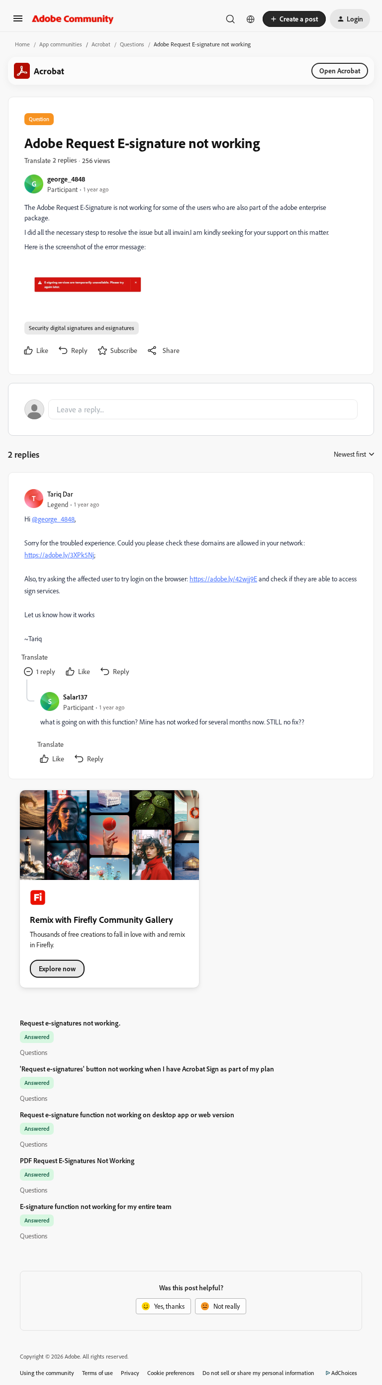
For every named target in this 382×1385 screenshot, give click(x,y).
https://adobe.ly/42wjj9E (223, 578)
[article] (190, 584)
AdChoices (344, 1373)
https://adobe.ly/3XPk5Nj (59, 554)
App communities (60, 44)
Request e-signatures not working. (70, 1023)
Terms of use (97, 1373)
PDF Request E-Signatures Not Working (77, 1160)
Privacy (130, 1373)
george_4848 (66, 178)
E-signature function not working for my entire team (96, 1206)
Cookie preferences (170, 1373)
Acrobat (101, 44)
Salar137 (75, 696)
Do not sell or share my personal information (258, 1373)
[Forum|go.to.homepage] (73, 19)
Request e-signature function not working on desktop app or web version (127, 1114)
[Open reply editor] (191, 409)
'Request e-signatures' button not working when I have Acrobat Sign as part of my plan (147, 1068)
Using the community (47, 1373)
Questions (132, 44)
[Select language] (251, 19)
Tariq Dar (60, 494)
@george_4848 (53, 519)
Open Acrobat (339, 70)
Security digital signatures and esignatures (81, 328)
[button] (18, 21)
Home (22, 44)
